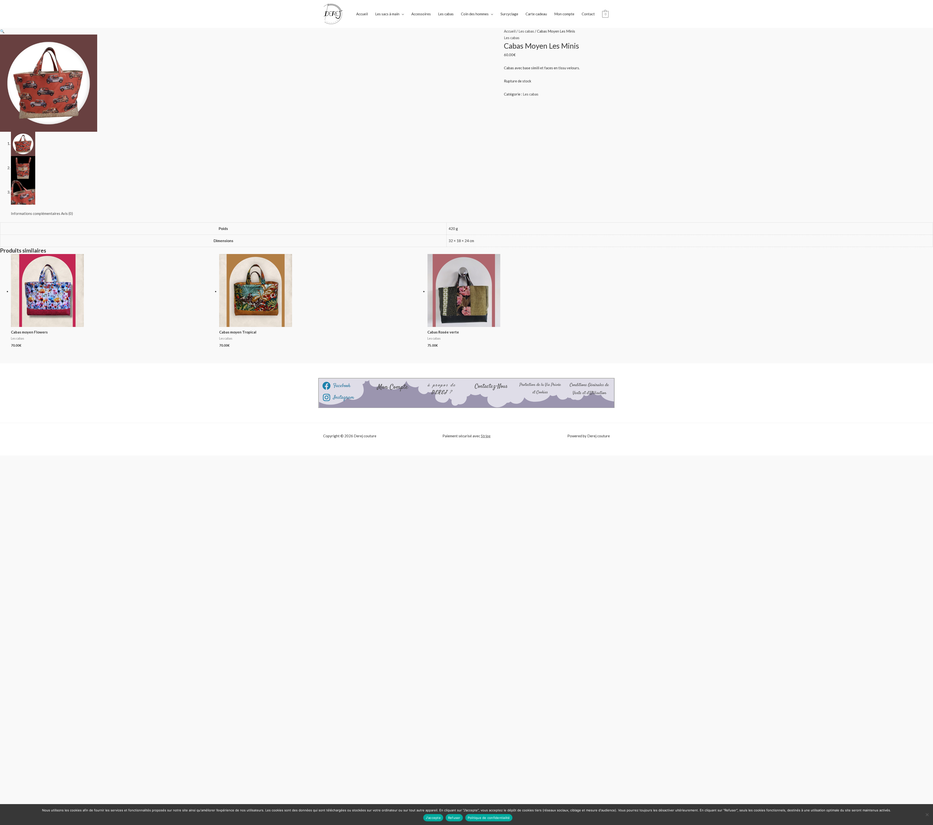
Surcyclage (509, 14)
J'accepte (433, 818)
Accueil (362, 14)
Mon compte (564, 14)
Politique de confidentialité (489, 818)
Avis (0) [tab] (67, 213)
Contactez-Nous (491, 386)
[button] (2, 31)
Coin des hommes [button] (475, 14)
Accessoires (421, 14)
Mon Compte (392, 387)
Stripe (486, 436)
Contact (588, 14)
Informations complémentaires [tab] (35, 213)
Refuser (454, 818)
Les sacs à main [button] (387, 14)
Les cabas (446, 14)
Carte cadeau (536, 14)
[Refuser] (926, 814)
